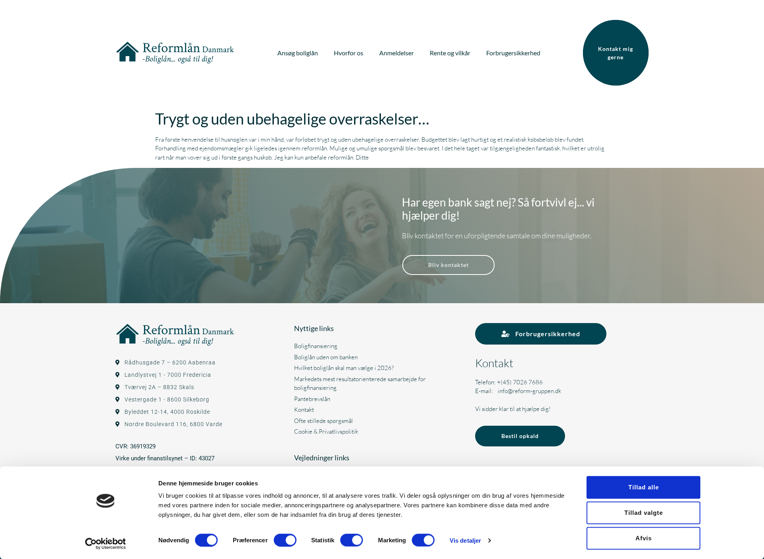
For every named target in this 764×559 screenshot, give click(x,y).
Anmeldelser (396, 52)
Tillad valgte (643, 512)
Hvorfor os (348, 52)
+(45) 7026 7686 (520, 382)
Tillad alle (643, 487)
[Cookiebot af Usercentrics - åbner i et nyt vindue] (105, 543)
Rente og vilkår (450, 52)
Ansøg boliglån (297, 52)
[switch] (285, 540)
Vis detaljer (465, 540)
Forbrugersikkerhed (513, 52)
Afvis (643, 538)
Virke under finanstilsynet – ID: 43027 (164, 458)
